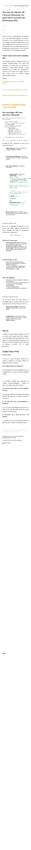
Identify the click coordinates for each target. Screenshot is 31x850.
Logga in (3, 445)
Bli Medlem (7, 445)
